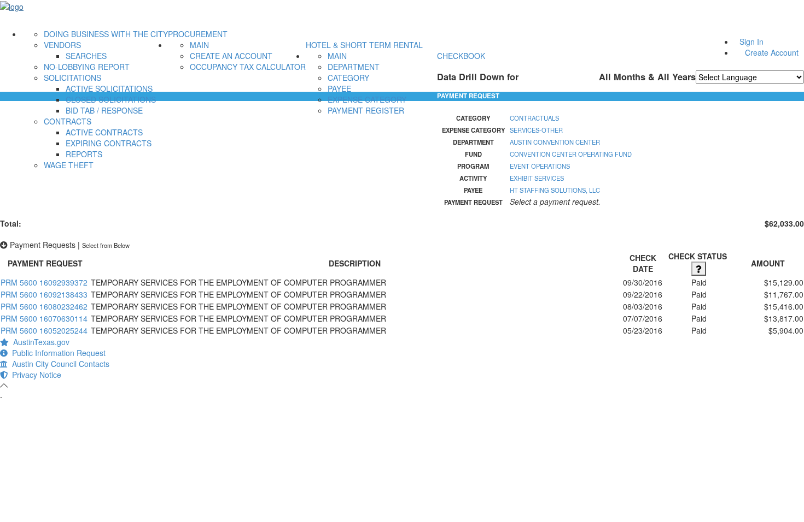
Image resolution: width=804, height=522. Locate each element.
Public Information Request (57, 352)
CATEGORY (348, 77)
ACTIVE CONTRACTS (104, 132)
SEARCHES (86, 55)
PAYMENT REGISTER (366, 110)
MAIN (199, 44)
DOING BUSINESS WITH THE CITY (106, 33)
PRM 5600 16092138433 (44, 294)
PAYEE (339, 88)
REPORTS (84, 154)
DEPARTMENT (354, 66)
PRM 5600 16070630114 (44, 318)
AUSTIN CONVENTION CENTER (555, 142)
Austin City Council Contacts (58, 363)
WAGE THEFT (69, 164)
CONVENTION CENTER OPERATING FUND (571, 154)
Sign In (751, 41)
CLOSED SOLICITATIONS (111, 99)
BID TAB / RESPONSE (104, 110)
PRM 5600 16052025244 (44, 330)
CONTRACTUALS (534, 118)
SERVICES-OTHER (536, 130)
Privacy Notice (34, 374)
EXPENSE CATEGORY (367, 99)
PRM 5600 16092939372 (44, 282)
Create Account (772, 52)
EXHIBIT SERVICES (537, 178)
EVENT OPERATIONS (540, 166)
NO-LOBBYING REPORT (87, 66)
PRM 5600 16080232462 (44, 306)
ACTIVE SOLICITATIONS (109, 88)
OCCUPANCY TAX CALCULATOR (248, 66)
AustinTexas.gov (39, 341)
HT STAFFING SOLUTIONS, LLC (555, 190)
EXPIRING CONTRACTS (109, 143)
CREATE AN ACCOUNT (231, 55)
